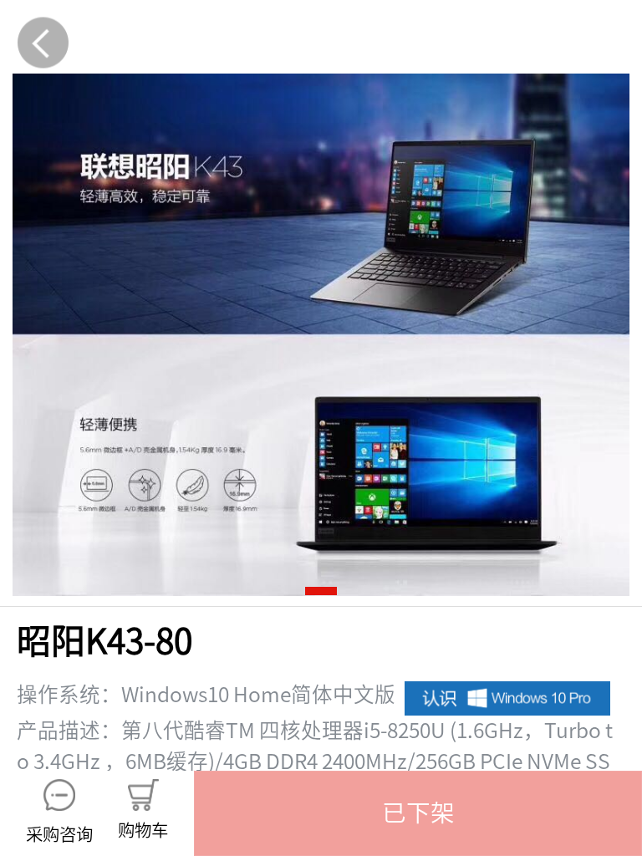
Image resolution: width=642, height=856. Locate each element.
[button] (418, 813)
